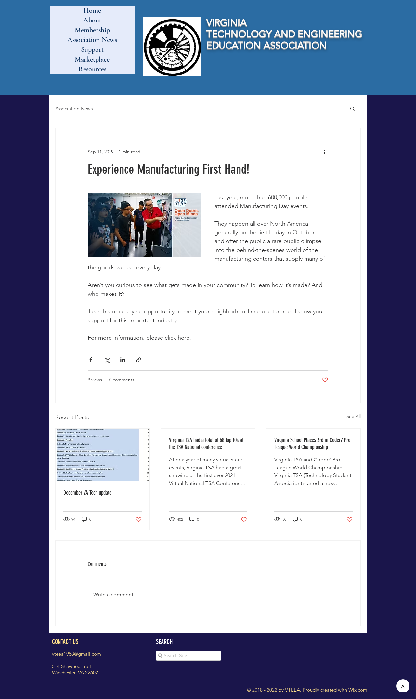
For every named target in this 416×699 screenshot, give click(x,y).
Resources (92, 69)
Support (92, 49)
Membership (92, 30)
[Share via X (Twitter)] (107, 360)
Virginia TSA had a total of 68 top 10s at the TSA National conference (206, 443)
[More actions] (324, 152)
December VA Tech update (87, 492)
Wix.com (357, 690)
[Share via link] (139, 360)
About (92, 20)
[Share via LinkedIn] (123, 360)
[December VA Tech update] (103, 455)
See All (353, 416)
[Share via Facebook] (91, 360)
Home (92, 10)
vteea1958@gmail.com (76, 654)
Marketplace (92, 59)
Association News (92, 39)
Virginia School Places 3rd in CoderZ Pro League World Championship (312, 443)
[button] (352, 108)
